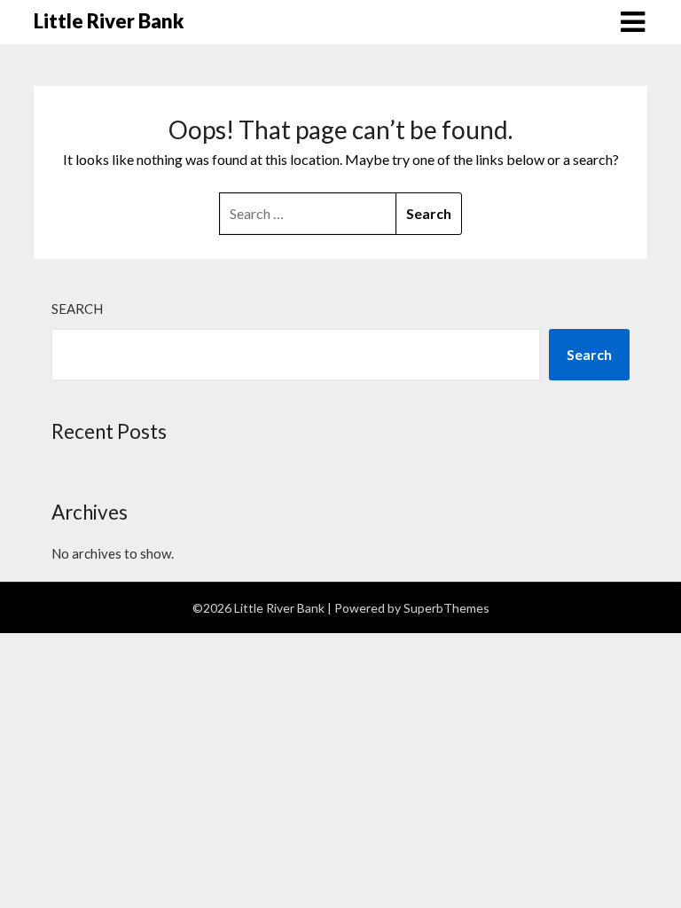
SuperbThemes (446, 607)
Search (77, 309)
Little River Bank (109, 21)
